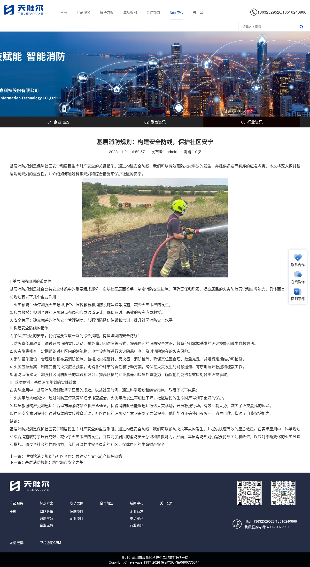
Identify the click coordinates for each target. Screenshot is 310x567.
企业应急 (46, 525)
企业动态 (58, 122)
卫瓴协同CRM (50, 542)
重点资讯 (155, 122)
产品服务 (83, 12)
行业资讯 (252, 122)
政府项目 (76, 511)
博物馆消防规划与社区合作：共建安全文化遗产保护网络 (73, 456)
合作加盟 (153, 12)
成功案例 (130, 12)
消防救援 (46, 511)
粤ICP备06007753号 (183, 562)
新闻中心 (176, 12)
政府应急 (46, 518)
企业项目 (76, 518)
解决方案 (107, 12)
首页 (63, 12)
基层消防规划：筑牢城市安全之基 (54, 462)
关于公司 (200, 12)
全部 (13, 511)
